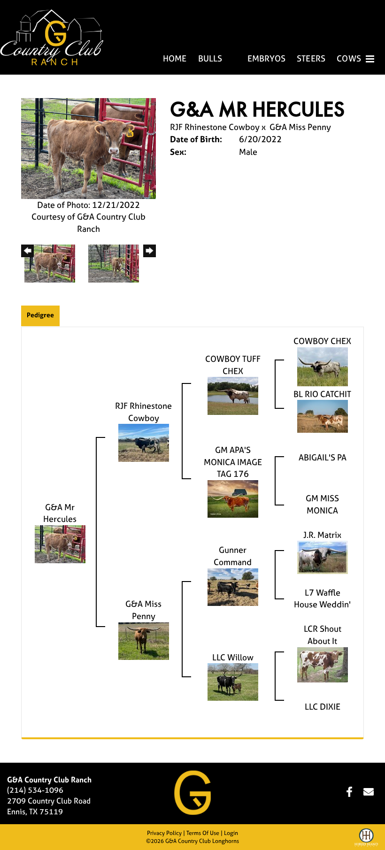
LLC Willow (233, 657)
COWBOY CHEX (322, 341)
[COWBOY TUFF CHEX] (233, 395)
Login (231, 833)
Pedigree (40, 314)
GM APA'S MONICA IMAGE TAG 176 (233, 462)
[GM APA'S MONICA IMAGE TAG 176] (233, 498)
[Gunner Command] (233, 586)
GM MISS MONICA (322, 504)
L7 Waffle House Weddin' (322, 599)
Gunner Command (233, 556)
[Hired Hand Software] (366, 838)
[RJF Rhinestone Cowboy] (143, 442)
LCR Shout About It (322, 635)
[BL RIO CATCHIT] (322, 415)
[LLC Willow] (233, 681)
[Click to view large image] (88, 147)
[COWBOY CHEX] (322, 366)
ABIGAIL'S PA (322, 457)
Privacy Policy (164, 833)
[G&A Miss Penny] (143, 640)
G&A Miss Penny (300, 127)
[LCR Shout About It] (322, 664)
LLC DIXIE (322, 706)
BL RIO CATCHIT (322, 394)
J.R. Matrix (322, 535)
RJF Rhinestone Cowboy (216, 127)
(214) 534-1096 (35, 790)
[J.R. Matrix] (322, 556)
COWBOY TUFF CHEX (233, 365)
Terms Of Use (202, 833)
